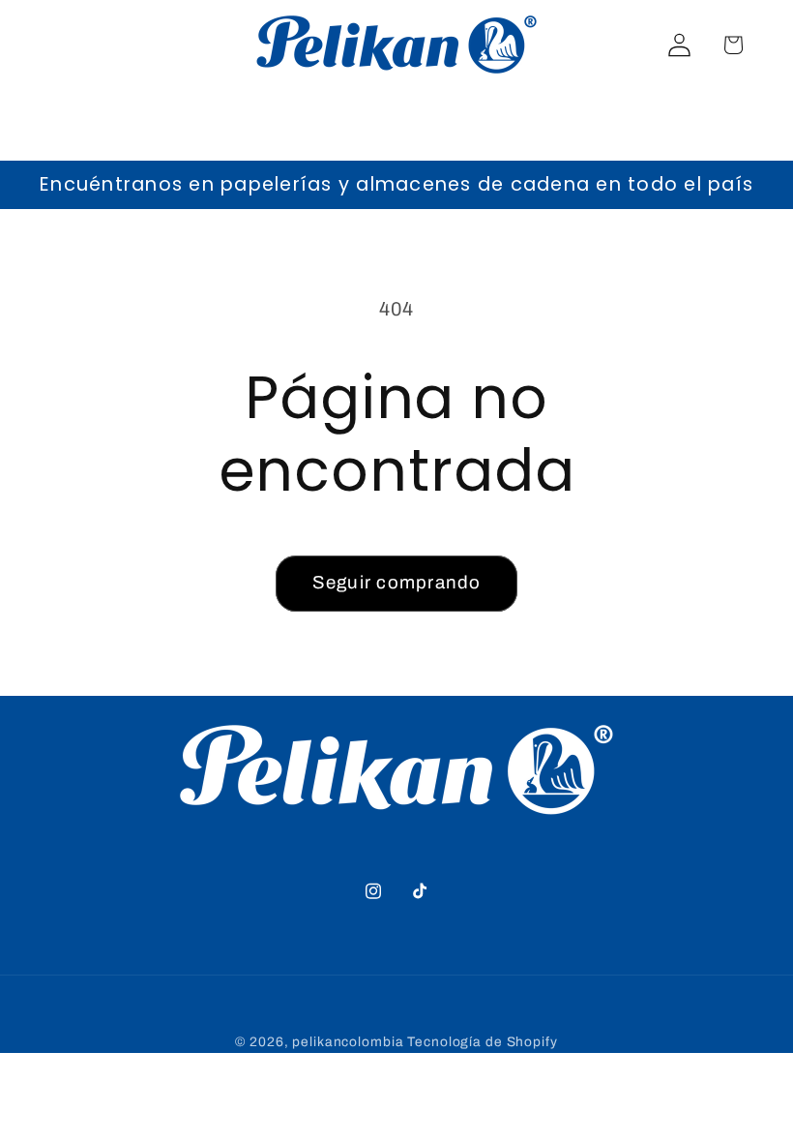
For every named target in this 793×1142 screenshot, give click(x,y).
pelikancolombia (347, 1042)
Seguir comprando (397, 582)
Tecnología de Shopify (482, 1042)
